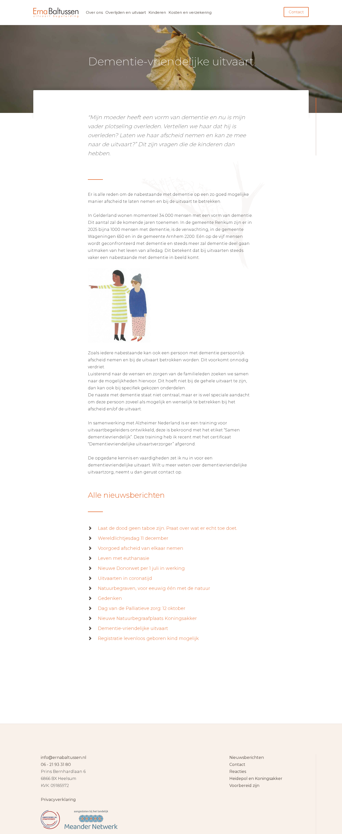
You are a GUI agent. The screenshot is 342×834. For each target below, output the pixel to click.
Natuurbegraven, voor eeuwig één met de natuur (154, 588)
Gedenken (110, 598)
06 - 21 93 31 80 (56, 764)
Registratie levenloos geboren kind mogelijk (148, 638)
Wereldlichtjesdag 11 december (133, 538)
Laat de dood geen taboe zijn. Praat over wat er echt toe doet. (167, 528)
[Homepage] (171, 791)
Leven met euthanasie (123, 558)
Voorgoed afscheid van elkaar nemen (140, 548)
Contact (296, 12)
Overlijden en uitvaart (125, 12)
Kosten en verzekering (190, 12)
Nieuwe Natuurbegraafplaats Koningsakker (147, 618)
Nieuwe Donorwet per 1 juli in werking (141, 568)
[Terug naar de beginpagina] (55, 12)
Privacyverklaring (58, 799)
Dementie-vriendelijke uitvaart (133, 628)
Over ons (94, 12)
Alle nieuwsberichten (126, 495)
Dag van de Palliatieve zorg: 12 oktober (141, 608)
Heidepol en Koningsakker (255, 778)
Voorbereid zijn (244, 785)
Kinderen (157, 12)
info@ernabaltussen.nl (63, 757)
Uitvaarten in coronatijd (125, 578)
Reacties (237, 771)
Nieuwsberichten (246, 757)
